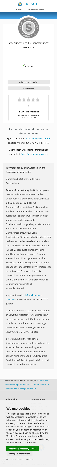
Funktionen (20, 10)
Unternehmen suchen (36, 10)
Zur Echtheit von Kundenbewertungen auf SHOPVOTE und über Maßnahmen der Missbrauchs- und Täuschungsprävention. (27, 385)
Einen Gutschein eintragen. (34, 154)
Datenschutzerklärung (25, 459)
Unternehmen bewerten (28, 82)
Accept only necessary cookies (22, 449)
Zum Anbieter (28, 88)
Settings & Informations (19, 453)
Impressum (10, 459)
